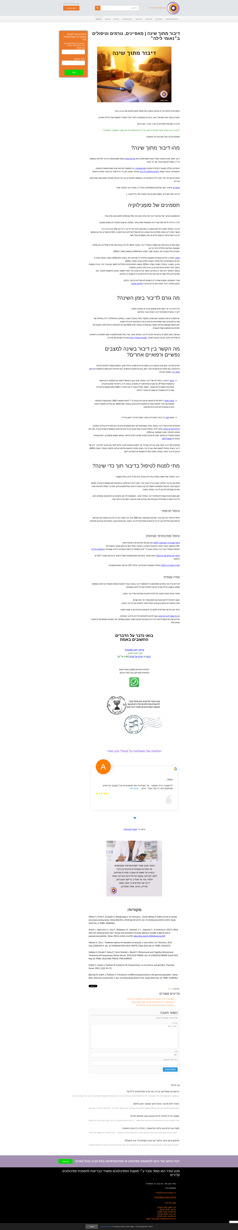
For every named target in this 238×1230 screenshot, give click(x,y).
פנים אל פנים (136, 656)
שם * (176, 1051)
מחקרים (176, 188)
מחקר (177, 258)
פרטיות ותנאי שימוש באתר (165, 1197)
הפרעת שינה (130, 159)
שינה (169, 989)
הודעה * (175, 1023)
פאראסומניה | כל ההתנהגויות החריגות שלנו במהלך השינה (152, 1002)
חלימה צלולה (136, 284)
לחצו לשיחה (71, 8)
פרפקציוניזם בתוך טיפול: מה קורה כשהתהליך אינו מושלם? (151, 1140)
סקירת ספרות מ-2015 (170, 565)
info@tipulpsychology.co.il (166, 1193)
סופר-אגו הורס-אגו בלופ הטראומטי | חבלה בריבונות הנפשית (150, 1128)
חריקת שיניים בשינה (171, 429)
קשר (167, 417)
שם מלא (81, 48)
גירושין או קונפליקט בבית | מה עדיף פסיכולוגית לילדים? (152, 1091)
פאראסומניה (140, 168)
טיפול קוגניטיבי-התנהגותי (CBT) (166, 543)
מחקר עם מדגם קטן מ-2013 (168, 556)
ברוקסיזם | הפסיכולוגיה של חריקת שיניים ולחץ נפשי (155, 1005)
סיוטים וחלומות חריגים (149, 172)
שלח (73, 72)
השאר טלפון (79, 59)
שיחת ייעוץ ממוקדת (134, 649)
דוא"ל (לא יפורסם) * (170, 1060)
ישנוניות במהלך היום (138, 338)
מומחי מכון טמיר (130, 829)
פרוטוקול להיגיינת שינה (167, 616)
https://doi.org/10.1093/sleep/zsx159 (149, 936)
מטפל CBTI (167, 439)
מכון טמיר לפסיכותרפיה (157, 8)
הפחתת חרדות (97, 549)
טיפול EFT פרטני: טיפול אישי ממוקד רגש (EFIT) (156, 1104)
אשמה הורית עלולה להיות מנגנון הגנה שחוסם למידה (154, 1116)
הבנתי (91, 1227)
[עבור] (97, 8)
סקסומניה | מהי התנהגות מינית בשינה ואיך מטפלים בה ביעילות (150, 999)
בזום (148, 656)
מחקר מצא (169, 401)
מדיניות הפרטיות (106, 1227)
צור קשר (65, 1161)
